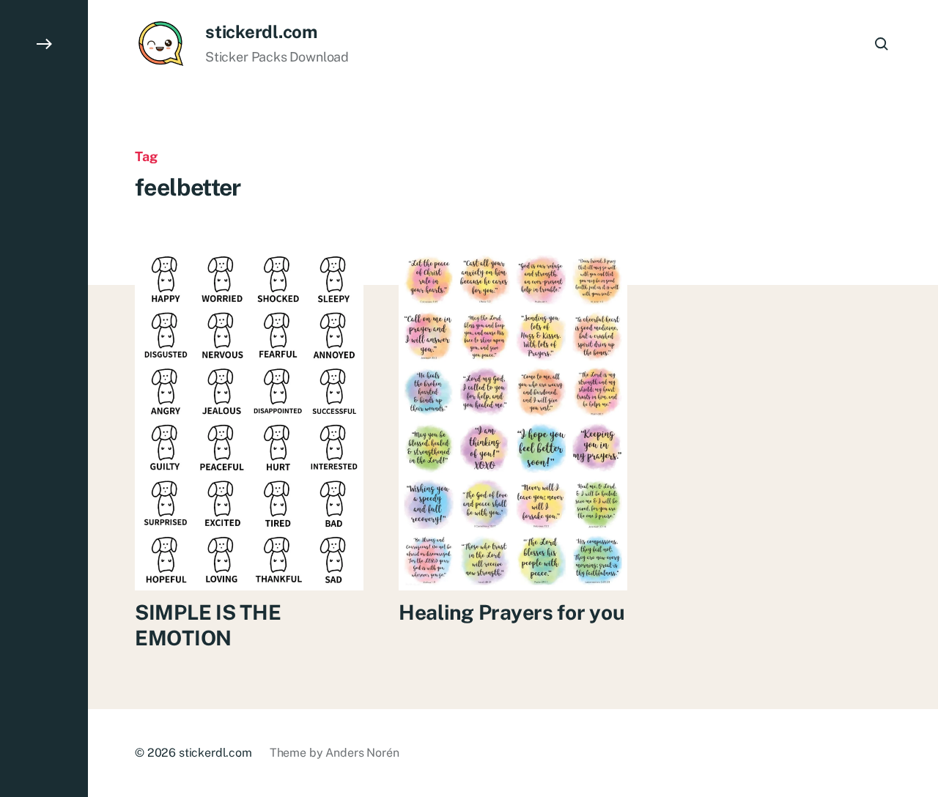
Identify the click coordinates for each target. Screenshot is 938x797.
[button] (44, 398)
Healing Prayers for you (512, 612)
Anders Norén (362, 753)
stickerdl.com (261, 31)
